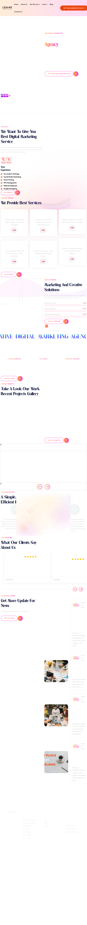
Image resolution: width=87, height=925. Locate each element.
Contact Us (18, 12)
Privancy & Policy (71, 826)
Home (16, 4)
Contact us (47, 826)
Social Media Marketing (29, 823)
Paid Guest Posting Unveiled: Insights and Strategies (78, 713)
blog (45, 820)
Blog (51, 4)
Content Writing (27, 832)
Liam (43, 356)
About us (46, 823)
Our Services (34, 4)
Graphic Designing (28, 835)
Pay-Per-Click (26, 829)
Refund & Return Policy (72, 832)
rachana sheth (14, 356)
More (44, 4)
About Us (24, 4)
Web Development (28, 826)
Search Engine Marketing (29, 820)
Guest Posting (26, 838)
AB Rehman (72, 356)
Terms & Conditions (71, 829)
